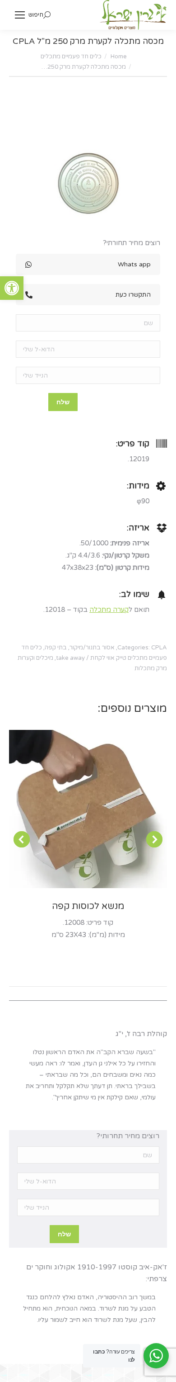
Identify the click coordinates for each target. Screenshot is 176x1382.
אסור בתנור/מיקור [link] (92, 647)
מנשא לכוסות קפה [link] (88, 906)
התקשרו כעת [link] (133, 294)
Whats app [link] (134, 264)
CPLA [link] (159, 647)
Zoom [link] (100, 809)
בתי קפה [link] (56, 647)
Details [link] (76, 809)
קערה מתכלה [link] (109, 610)
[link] (11, 288)
